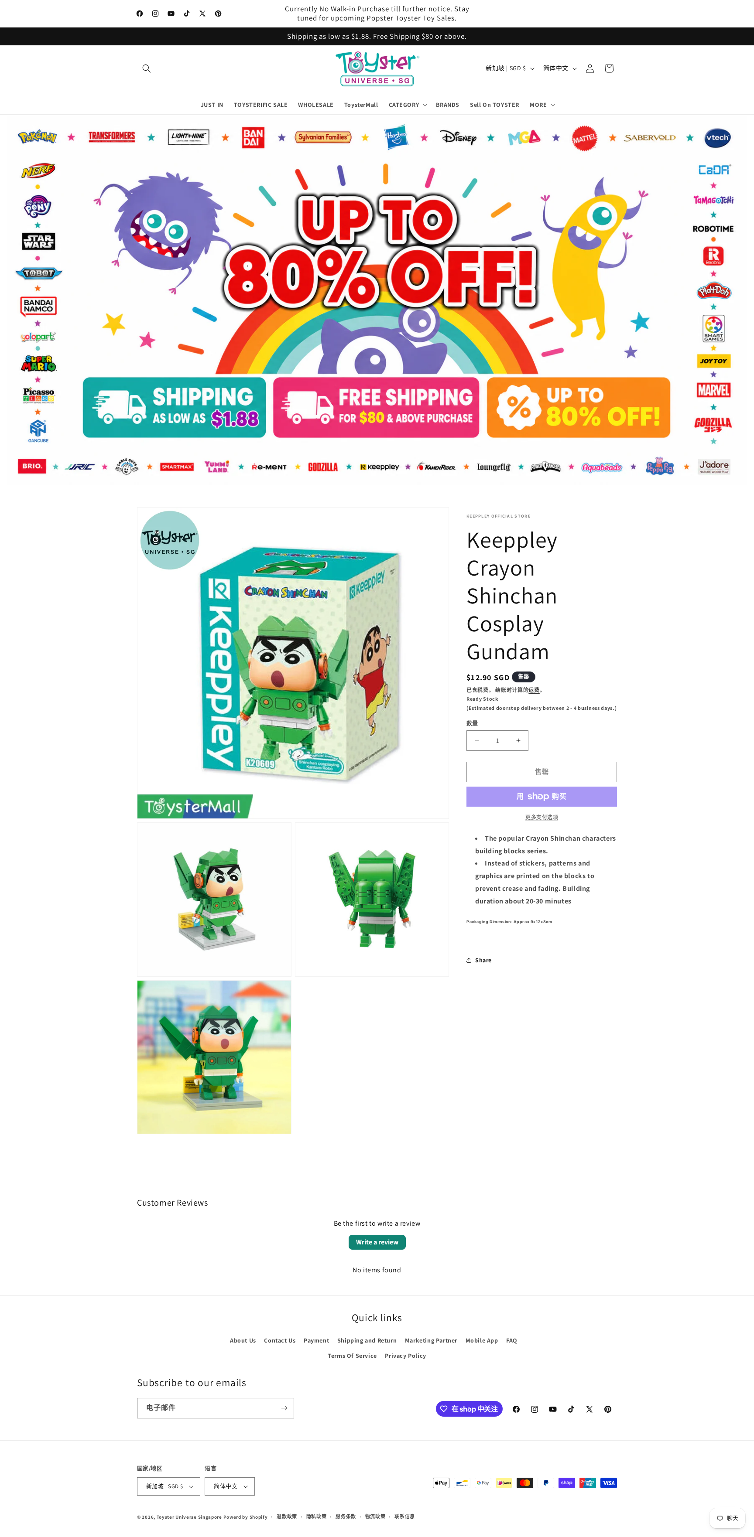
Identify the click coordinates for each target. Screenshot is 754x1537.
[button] (146, 68)
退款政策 (287, 1516)
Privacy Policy (405, 1356)
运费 (533, 690)
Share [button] (483, 960)
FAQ (512, 1340)
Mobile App (482, 1340)
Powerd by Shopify (245, 1517)
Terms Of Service (352, 1356)
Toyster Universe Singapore (189, 1517)
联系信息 (404, 1516)
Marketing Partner (431, 1340)
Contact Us (279, 1340)
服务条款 (346, 1516)
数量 (472, 723)
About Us (243, 1340)
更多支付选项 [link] (541, 817)
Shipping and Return (367, 1340)
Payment (316, 1340)
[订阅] (284, 1408)
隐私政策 (316, 1516)
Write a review (377, 1242)
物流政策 (375, 1516)
